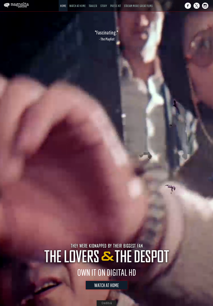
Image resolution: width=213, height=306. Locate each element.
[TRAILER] (93, 2)
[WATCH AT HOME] (77, 2)
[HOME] (63, 2)
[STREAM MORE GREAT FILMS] (138, 2)
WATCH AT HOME (106, 285)
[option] (106, 35)
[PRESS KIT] (115, 2)
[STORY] (103, 2)
